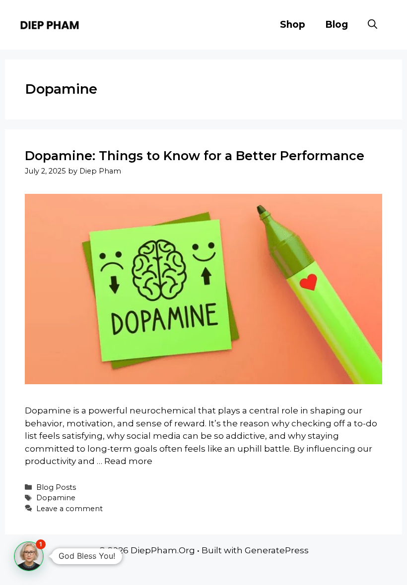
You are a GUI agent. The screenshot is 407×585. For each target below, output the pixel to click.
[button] (372, 25)
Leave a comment (69, 508)
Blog (336, 24)
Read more (128, 461)
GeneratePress (277, 550)
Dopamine (55, 497)
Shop (292, 24)
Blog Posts (56, 487)
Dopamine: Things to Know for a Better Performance (194, 155)
